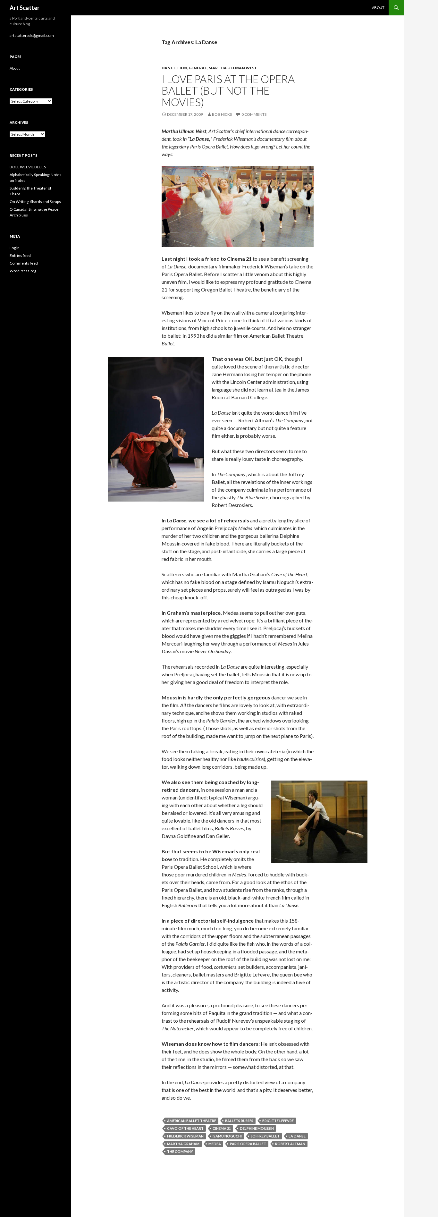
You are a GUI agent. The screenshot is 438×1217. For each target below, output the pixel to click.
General (198, 67)
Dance (169, 67)
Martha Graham (183, 1144)
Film (182, 67)
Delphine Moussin (257, 1128)
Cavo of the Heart (185, 1128)
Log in (15, 247)
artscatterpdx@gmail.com (32, 35)
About (378, 7)
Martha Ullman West (232, 67)
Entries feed (20, 255)
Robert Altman (290, 1144)
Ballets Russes (239, 1121)
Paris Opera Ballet (248, 1144)
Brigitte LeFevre (278, 1121)
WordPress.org (23, 270)
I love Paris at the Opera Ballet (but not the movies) (228, 90)
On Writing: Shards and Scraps (35, 201)
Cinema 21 (222, 1128)
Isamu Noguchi (227, 1136)
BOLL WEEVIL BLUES (28, 167)
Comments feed (24, 263)
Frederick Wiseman (185, 1136)
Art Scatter (24, 7)
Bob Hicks (222, 114)
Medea (214, 1144)
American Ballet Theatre (191, 1121)
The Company (180, 1151)
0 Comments (253, 114)
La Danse (297, 1136)
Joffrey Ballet (265, 1136)
